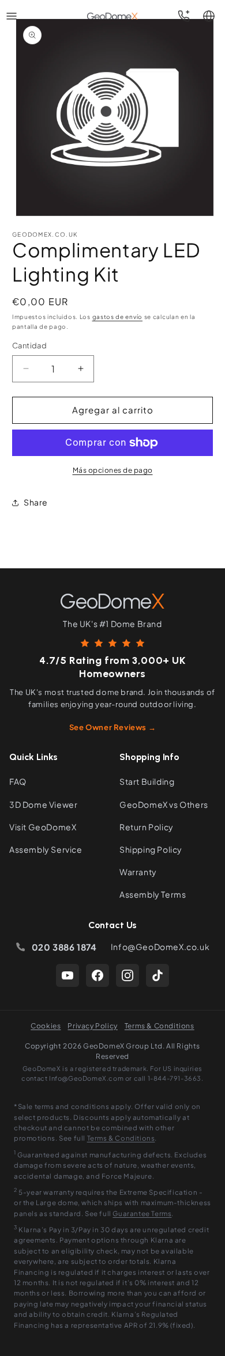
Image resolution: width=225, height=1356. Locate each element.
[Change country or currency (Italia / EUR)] (208, 16)
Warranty (138, 872)
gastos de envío (117, 316)
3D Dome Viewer (43, 804)
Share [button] (36, 502)
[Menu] (11, 16)
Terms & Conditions (159, 1025)
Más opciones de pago (113, 470)
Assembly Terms (152, 894)
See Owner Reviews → (112, 727)
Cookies (46, 1025)
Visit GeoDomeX (42, 827)
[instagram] (127, 975)
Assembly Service (45, 849)
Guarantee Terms (141, 1213)
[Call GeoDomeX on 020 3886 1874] (183, 16)
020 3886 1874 (64, 946)
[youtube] (67, 975)
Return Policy (146, 827)
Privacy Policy (92, 1025)
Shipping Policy (150, 849)
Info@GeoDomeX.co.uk (160, 946)
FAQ (18, 781)
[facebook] (97, 975)
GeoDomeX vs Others (163, 804)
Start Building (146, 781)
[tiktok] (157, 975)
